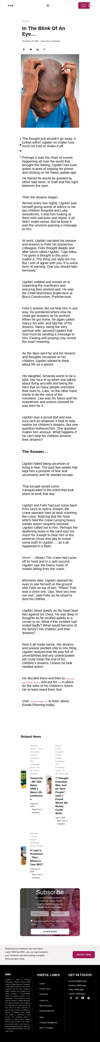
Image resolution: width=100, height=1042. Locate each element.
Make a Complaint (46, 1028)
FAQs (41, 1017)
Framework (43, 994)
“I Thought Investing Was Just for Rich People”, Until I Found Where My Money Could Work (61, 796)
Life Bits (25, 21)
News (36, 770)
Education (34, 746)
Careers (42, 984)
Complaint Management (48, 1023)
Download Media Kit (46, 1011)
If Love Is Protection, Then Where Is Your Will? (36, 857)
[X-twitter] (71, 998)
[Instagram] (76, 998)
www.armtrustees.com (38, 702)
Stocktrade (63, 774)
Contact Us (43, 1000)
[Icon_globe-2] (88, 998)
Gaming (33, 755)
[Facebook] (82, 998)
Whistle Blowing (45, 1006)
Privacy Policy (44, 989)
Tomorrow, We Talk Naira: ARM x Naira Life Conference (36, 789)
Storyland (34, 774)
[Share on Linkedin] (18, 150)
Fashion (33, 749)
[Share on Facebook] (18, 139)
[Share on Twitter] (18, 144)
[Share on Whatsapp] (18, 156)
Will (59, 682)
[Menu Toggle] (47, 5)
